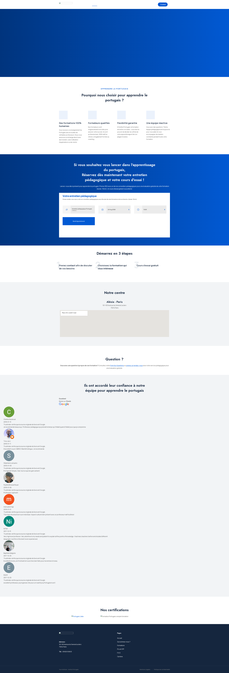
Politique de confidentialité (162, 669)
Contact (163, 4)
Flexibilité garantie (127, 123)
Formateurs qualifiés (99, 123)
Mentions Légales (145, 669)
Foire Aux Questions (117, 366)
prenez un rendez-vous (134, 366)
